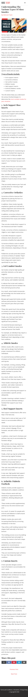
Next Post (14, 674)
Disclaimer (16, 690)
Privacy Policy (24, 690)
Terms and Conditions (6, 690)
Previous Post (14, 669)
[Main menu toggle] (25, 2)
